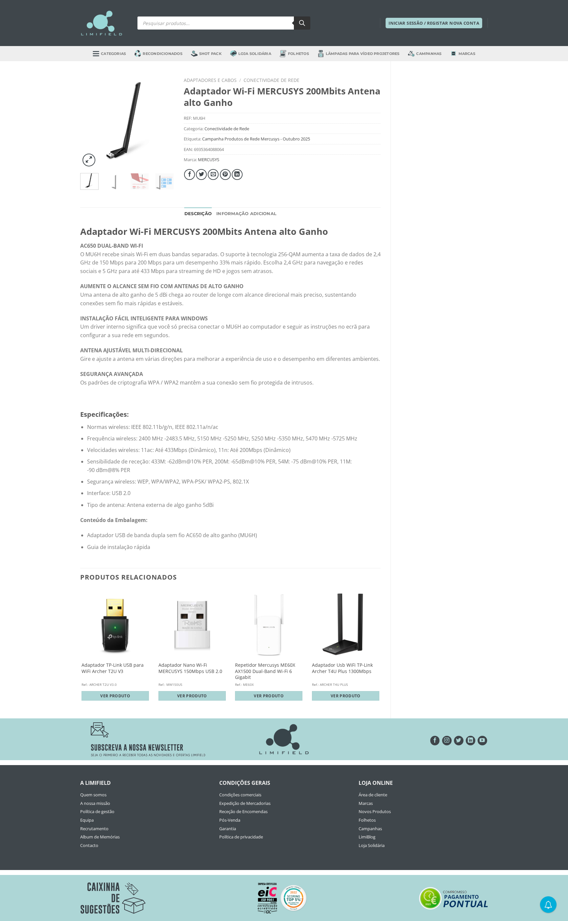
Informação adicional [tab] (246, 213)
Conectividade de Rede (271, 80)
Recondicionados (162, 53)
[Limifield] (101, 23)
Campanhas (428, 53)
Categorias (113, 53)
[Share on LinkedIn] (237, 174)
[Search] (302, 23)
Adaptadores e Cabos (210, 80)
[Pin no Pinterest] (225, 174)
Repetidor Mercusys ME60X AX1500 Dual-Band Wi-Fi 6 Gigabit (265, 671)
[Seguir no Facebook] (435, 740)
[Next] (164, 121)
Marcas (467, 53)
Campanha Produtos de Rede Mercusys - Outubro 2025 (256, 139)
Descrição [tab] (198, 213)
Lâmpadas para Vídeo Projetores (363, 53)
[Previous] (90, 121)
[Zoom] (89, 160)
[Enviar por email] (213, 174)
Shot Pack (210, 53)
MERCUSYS (208, 159)
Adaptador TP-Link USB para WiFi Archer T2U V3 (113, 668)
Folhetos (298, 53)
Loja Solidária (254, 53)
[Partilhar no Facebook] (189, 174)
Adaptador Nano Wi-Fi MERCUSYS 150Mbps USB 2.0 (190, 668)
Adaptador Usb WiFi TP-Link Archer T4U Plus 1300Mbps (342, 668)
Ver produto (115, 695)
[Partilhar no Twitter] (201, 174)
